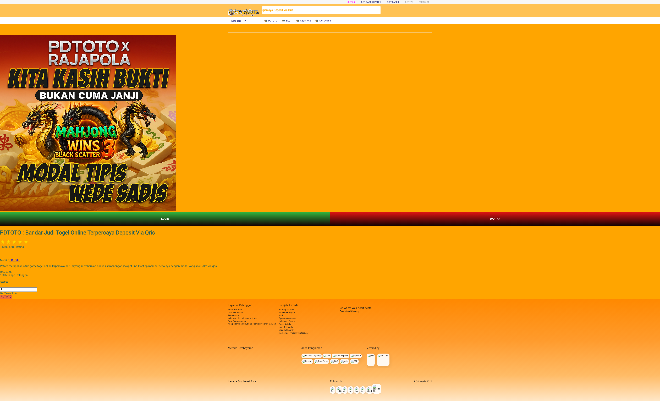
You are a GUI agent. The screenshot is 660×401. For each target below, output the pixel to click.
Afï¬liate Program (287, 312)
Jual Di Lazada (286, 327)
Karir (281, 315)
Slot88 (351, 2)
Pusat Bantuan (235, 309)
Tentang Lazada (286, 309)
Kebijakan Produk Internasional (242, 318)
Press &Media (285, 324)
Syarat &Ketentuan (287, 318)
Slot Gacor (393, 2)
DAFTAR (495, 218)
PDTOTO (14, 260)
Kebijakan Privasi (287, 321)
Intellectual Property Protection (293, 333)
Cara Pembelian (235, 312)
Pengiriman (233, 315)
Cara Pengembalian (237, 321)
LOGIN (165, 218)
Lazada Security (286, 330)
